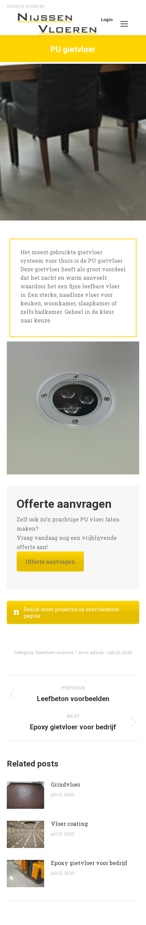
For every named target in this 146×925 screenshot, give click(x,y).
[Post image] (25, 795)
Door (91, 652)
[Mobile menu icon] (124, 24)
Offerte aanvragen (50, 561)
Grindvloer (65, 784)
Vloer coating (69, 823)
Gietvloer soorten (54, 652)
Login (107, 19)
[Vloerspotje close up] (73, 408)
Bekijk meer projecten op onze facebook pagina (71, 612)
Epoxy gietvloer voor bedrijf (89, 862)
